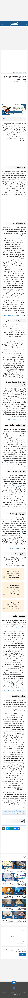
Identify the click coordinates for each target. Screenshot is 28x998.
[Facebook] (18, 828)
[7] (5, 351)
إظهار (4, 118)
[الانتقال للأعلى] (14, 982)
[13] (18, 486)
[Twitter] (7, 828)
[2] (20, 234)
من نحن (24, 992)
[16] (9, 538)
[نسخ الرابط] (3, 828)
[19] (16, 627)
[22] (10, 687)
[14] (24, 494)
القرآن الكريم (15, 72)
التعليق (24, 941)
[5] (15, 298)
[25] (16, 788)
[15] (22, 532)
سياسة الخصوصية (13, 992)
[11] (21, 465)
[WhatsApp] (11, 828)
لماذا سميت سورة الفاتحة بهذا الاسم (12, 315)
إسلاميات (20, 72)
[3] (19, 257)
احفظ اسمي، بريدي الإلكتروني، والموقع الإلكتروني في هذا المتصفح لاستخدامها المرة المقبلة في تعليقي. (15, 950)
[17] (16, 544)
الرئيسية (24, 72)
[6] (7, 336)
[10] (18, 456)
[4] (8, 273)
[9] (11, 396)
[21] (7, 656)
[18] (7, 565)
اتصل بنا (19, 992)
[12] (12, 482)
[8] (2, 376)
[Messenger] (15, 828)
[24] (16, 750)
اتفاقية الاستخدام (6, 992)
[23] (13, 709)
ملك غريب (22, 81)
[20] (13, 642)
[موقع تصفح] (14, 24)
